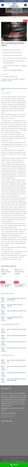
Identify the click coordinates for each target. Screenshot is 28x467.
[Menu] (2, 5)
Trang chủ (12, 10)
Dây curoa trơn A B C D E (11, 76)
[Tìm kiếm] (25, 5)
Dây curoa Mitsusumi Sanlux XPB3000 (6, 285)
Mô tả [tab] (2, 89)
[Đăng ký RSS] (11, 416)
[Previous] (1, 279)
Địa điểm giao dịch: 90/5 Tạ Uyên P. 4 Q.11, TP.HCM (13, 409)
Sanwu (5, 80)
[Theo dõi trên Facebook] (2, 416)
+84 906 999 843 (10, 413)
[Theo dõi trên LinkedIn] (14, 416)
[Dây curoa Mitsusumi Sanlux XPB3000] (7, 276)
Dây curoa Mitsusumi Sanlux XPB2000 (20, 285)
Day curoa (5, 79)
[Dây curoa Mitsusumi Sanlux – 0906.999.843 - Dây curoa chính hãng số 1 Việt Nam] (14, 5)
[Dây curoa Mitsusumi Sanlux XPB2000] (21, 276)
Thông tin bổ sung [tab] (6, 93)
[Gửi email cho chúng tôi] (5, 416)
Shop (17, 10)
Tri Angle (10, 80)
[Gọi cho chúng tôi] (8, 416)
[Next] (27, 279)
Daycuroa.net (5, 393)
